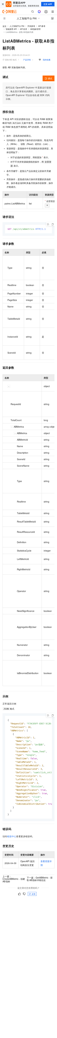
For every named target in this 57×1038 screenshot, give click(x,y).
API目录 (23, 29)
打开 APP (48, 4)
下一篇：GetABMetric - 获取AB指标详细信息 (40, 879)
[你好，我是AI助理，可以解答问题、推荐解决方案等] (39, 11)
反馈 (33, 893)
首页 (4, 26)
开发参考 (31, 26)
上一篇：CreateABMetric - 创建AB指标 (14, 879)
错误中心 (11, 836)
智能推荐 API (11, 29)
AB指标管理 (35, 29)
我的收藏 (46, 59)
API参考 (41, 26)
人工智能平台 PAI (17, 26)
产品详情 (27, 59)
